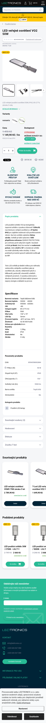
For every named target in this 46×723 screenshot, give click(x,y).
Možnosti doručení (32, 143)
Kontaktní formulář (14, 661)
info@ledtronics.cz (14, 643)
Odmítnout (12, 716)
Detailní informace (10, 109)
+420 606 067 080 (14, 648)
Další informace (23, 703)
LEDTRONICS (23, 686)
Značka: (6, 45)
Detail (15, 503)
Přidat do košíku (25, 151)
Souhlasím (34, 716)
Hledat (40, 10)
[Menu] (43, 3)
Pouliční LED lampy (18, 408)
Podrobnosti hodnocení (33, 39)
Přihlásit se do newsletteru (15, 617)
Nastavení (23, 708)
